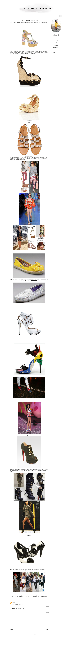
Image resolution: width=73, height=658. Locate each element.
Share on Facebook (17, 595)
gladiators (25, 596)
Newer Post (12, 629)
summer (39, 596)
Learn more (57, 35)
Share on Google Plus (41, 595)
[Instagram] (55, 37)
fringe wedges (21, 596)
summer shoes (43, 596)
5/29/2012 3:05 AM (20, 608)
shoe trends (35, 596)
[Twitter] (53, 37)
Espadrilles (14, 608)
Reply (47, 612)
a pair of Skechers (34, 280)
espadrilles (16, 596)
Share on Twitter (25, 595)
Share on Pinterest (33, 595)
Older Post (46, 629)
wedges (46, 596)
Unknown (13, 602)
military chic (30, 596)
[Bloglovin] (56, 37)
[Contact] (58, 37)
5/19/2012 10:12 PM (19, 602)
